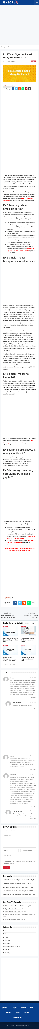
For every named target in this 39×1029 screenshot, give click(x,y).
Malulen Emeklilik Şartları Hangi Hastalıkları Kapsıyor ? (19, 914)
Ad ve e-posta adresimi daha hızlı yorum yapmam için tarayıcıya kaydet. (19, 862)
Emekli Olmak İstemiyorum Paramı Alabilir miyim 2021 (19, 894)
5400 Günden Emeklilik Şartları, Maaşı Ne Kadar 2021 (18, 883)
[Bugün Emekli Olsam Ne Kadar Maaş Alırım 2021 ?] (28, 631)
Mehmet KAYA (17, 702)
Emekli (33, 61)
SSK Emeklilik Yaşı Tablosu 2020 (13, 906)
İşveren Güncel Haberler (12, 946)
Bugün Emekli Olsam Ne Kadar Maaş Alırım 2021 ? (18, 891)
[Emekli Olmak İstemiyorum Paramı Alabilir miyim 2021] (10, 650)
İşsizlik (7, 940)
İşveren (7, 943)
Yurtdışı (7, 953)
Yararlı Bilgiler (17, 1017)
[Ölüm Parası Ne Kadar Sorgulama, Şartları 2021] (28, 650)
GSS (6, 937)
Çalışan (23, 626)
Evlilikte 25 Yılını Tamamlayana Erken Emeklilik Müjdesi (19, 880)
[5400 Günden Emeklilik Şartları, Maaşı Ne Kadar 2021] (10, 631)
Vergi (7, 949)
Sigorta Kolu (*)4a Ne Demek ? (13, 909)
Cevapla (34, 697)
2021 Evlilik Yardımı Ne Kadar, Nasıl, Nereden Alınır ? (18, 887)
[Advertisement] (19, 25)
